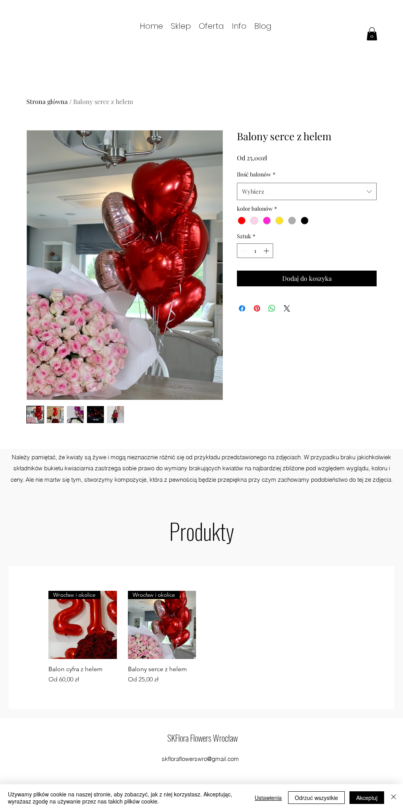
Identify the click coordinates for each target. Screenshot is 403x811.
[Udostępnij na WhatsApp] (272, 308)
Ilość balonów (256, 174)
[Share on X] (287, 308)
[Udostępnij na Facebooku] (242, 308)
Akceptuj (366, 798)
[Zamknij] (393, 798)
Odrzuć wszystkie (316, 798)
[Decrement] (243, 251)
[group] (201, 637)
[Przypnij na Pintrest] (257, 308)
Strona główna (47, 101)
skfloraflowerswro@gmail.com (200, 759)
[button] (211, 25)
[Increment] (267, 251)
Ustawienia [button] (268, 798)
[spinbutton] (255, 251)
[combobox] (307, 191)
